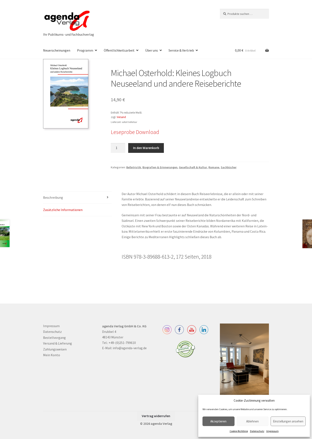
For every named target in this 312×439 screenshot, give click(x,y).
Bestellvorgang (54, 337)
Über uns (151, 50)
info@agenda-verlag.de (130, 348)
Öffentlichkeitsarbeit (119, 50)
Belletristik (133, 167)
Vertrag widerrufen (156, 416)
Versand (121, 117)
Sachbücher (228, 167)
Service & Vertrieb (181, 50)
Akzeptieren (218, 421)
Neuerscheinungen (56, 50)
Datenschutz (257, 431)
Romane (213, 167)
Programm (85, 50)
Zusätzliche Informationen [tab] (63, 210)
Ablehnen (252, 421)
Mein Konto (51, 355)
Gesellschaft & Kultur (193, 167)
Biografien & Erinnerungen (159, 167)
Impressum (272, 431)
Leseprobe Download (135, 132)
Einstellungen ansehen (288, 421)
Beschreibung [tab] (53, 197)
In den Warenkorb (146, 148)
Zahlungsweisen (55, 349)
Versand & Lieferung (57, 343)
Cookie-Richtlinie (239, 431)
